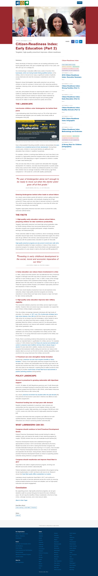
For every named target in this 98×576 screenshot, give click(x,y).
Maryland (56, 541)
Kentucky (56, 535)
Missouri (56, 552)
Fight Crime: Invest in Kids (68, 64)
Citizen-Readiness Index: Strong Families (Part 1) (71, 87)
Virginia (71, 561)
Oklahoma (72, 537)
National (18, 515)
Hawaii (40, 559)
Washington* (73, 563)
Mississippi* (57, 550)
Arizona (40, 540)
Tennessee (72, 550)
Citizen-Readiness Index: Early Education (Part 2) (71, 98)
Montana (56, 554)
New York (56, 567)
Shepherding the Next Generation (70, 70)
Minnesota (56, 548)
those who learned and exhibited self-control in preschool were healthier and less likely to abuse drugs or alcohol (37, 345)
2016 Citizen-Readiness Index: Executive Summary (71, 76)
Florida (40, 555)
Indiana (40, 566)
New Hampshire (58, 561)
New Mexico (57, 565)
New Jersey (57, 563)
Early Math (27, 507)
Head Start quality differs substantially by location (36, 474)
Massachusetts (57, 544)
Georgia (40, 557)
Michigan (56, 546)
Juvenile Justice (19, 556)
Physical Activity (19, 552)
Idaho (40, 561)
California (41, 544)
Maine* (55, 539)
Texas (71, 552)
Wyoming (72, 569)
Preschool (34, 507)
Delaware (41, 551)
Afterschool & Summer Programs (23, 554)
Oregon (71, 539)
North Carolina (57, 569)
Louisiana (56, 537)
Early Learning (19, 507)
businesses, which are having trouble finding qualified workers (34, 73)
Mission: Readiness (66, 66)
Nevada (56, 559)
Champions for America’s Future (70, 68)
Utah (71, 556)
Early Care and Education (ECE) (23, 543)
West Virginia (73, 565)
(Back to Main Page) (21, 500)
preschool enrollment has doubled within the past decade (39, 395)
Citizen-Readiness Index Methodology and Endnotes (72, 130)
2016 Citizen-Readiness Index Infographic (70, 119)
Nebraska (56, 556)
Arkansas (41, 542)
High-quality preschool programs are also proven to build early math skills (37, 243)
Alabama (41, 536)
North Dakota (73, 533)
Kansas (56, 533)
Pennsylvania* (73, 541)
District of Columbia (43, 553)
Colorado (41, 546)
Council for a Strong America (22, 3)
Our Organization (20, 562)
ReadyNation (76, 66)
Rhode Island (73, 544)
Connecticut (41, 548)
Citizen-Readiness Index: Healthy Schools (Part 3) (71, 109)
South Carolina (73, 546)
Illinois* (40, 563)
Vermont (71, 559)
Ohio (71, 535)
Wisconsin (72, 567)
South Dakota (73, 548)
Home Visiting (19, 548)
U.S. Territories (73, 554)
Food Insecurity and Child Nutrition (24, 550)
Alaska (40, 538)
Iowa (40, 568)
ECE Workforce (19, 546)
